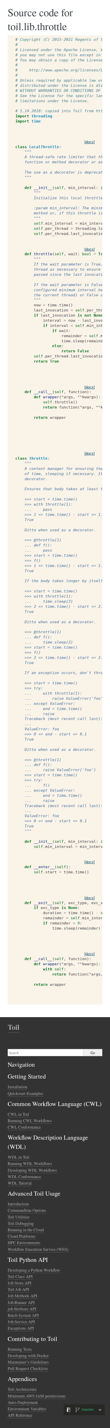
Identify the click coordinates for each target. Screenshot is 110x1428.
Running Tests (20, 1349)
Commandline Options (27, 1210)
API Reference (20, 1415)
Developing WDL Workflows (32, 1170)
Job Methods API (22, 1296)
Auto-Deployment (23, 1402)
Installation (17, 1087)
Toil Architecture (22, 1389)
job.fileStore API (22, 1309)
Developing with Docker (28, 1355)
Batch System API (23, 1315)
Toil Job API (18, 1289)
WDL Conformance (24, 1176)
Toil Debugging (21, 1223)
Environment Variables (27, 1409)
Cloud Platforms (22, 1236)
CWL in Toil (18, 1114)
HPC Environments (24, 1242)
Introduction (18, 1204)
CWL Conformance (24, 1127)
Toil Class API (20, 1276)
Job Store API (19, 1283)
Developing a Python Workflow (34, 1270)
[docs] (89, 142)
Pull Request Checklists (28, 1368)
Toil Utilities (19, 1217)
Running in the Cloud (26, 1230)
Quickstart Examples (25, 1093)
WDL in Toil (18, 1157)
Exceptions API (21, 1328)
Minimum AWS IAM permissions (37, 1396)
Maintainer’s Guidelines (28, 1362)
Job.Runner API (21, 1302)
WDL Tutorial (20, 1183)
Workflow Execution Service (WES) (38, 1249)
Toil (13, 1027)
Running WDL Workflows (30, 1163)
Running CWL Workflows (30, 1120)
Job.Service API (21, 1322)
